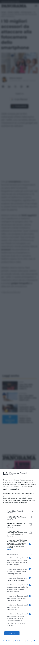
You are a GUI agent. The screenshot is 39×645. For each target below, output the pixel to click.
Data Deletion (7, 641)
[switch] (30, 517)
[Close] (35, 473)
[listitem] (19, 511)
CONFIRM (12, 633)
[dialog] (19, 557)
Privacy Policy (32, 641)
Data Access (19, 641)
